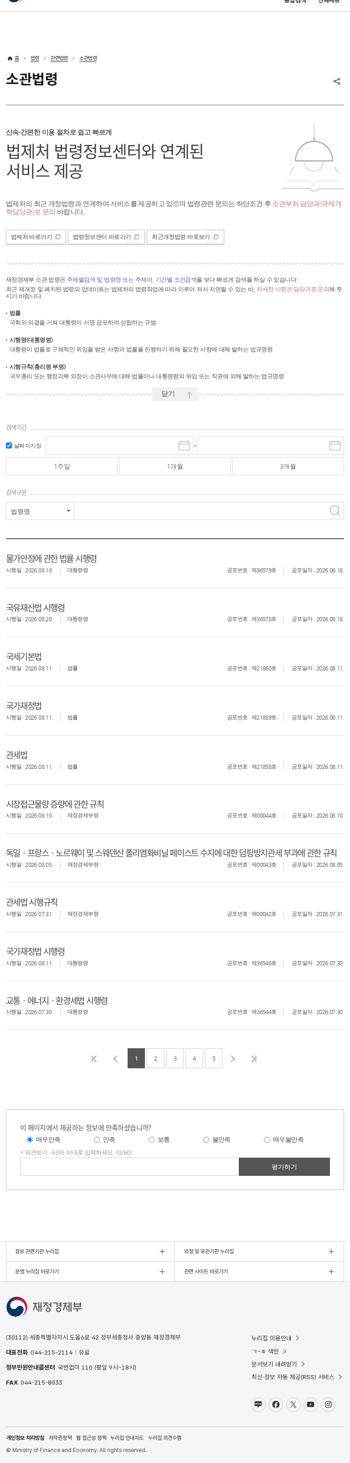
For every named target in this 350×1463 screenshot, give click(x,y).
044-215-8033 (41, 1382)
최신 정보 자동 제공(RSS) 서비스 (293, 1377)
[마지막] (254, 1058)
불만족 (221, 1139)
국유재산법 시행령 (35, 607)
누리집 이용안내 (272, 1338)
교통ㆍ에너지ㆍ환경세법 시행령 (57, 1000)
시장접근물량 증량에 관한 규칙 (55, 804)
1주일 (62, 466)
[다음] (233, 1058)
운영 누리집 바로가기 (37, 1271)
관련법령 (59, 58)
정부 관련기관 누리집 (37, 1251)
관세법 (16, 754)
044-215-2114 (51, 1352)
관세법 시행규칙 (31, 902)
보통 (164, 1139)
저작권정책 (60, 1438)
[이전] (116, 1058)
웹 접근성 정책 (91, 1438)
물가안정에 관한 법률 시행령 (51, 558)
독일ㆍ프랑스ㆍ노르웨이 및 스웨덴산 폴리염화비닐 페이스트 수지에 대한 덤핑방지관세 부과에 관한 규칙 (171, 852)
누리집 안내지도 (127, 1438)
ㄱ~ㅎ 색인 (265, 1351)
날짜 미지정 (27, 446)
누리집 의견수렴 (164, 1438)
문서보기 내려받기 (274, 1364)
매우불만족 (288, 1139)
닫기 (168, 393)
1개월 (175, 466)
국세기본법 (23, 656)
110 (87, 1367)
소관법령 (88, 58)
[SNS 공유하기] (336, 81)
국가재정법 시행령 (35, 951)
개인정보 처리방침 (25, 1438)
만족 (109, 1139)
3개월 (288, 466)
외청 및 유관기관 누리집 (209, 1251)
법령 (35, 58)
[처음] (95, 1058)
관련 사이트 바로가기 (206, 1271)
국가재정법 (23, 705)
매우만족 (48, 1139)
